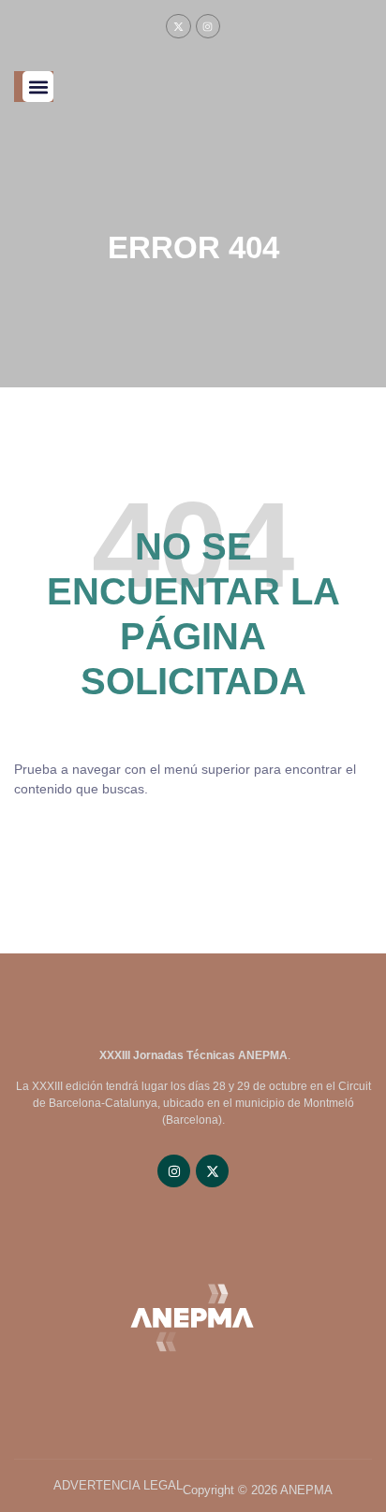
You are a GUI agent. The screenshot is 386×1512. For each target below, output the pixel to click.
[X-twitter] (178, 26)
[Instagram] (208, 26)
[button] (37, 86)
